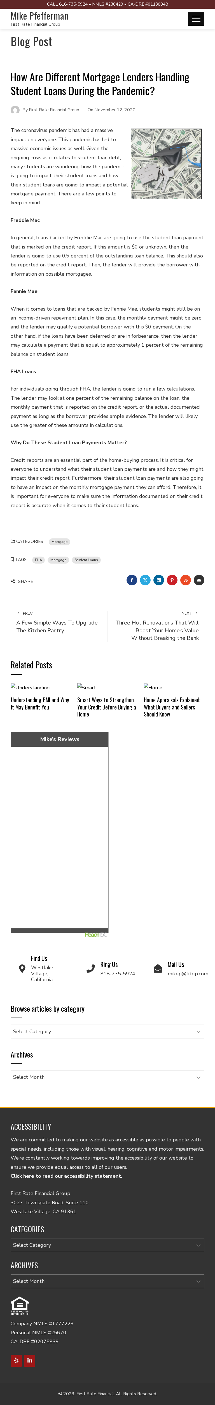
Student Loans (86, 559)
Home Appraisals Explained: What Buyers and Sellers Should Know (172, 707)
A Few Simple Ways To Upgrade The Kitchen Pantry (57, 622)
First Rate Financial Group (35, 24)
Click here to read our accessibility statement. (66, 1176)
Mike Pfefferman (40, 15)
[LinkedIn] (29, 1361)
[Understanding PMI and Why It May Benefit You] (30, 687)
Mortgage (59, 541)
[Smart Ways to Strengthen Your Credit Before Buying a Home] (86, 687)
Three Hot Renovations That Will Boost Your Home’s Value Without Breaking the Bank (157, 626)
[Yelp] (16, 1361)
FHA (38, 559)
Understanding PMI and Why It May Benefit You (40, 703)
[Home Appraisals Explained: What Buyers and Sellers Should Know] (153, 687)
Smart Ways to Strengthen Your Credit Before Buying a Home (106, 707)
